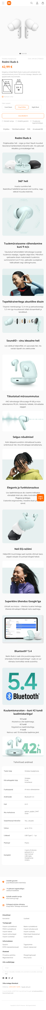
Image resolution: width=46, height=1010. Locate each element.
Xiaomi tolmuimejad (9, 934)
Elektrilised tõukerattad (32, 934)
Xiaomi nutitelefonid (10, 926)
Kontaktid (6, 918)
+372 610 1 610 (14, 987)
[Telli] (41, 968)
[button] (3, 3)
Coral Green (8, 107)
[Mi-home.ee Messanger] (6, 978)
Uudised (26, 918)
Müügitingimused (30, 955)
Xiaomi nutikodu (29, 931)
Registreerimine (8, 957)
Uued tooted (28, 936)
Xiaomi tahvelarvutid (31, 929)
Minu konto (28, 957)
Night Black (35, 107)
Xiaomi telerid (7, 931)
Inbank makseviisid (30, 947)
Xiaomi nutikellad (8, 936)
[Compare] (40, 497)
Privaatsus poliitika (9, 955)
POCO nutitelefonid (9, 929)
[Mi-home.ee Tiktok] (12, 978)
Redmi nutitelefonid (30, 926)
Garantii (5, 944)
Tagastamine (28, 944)
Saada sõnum (25, 987)
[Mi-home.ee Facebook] (3, 978)
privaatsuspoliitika (37, 991)
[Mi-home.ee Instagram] (9, 978)
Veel (6, 973)
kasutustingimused (8, 993)
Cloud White (22, 107)
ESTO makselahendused (11, 947)
